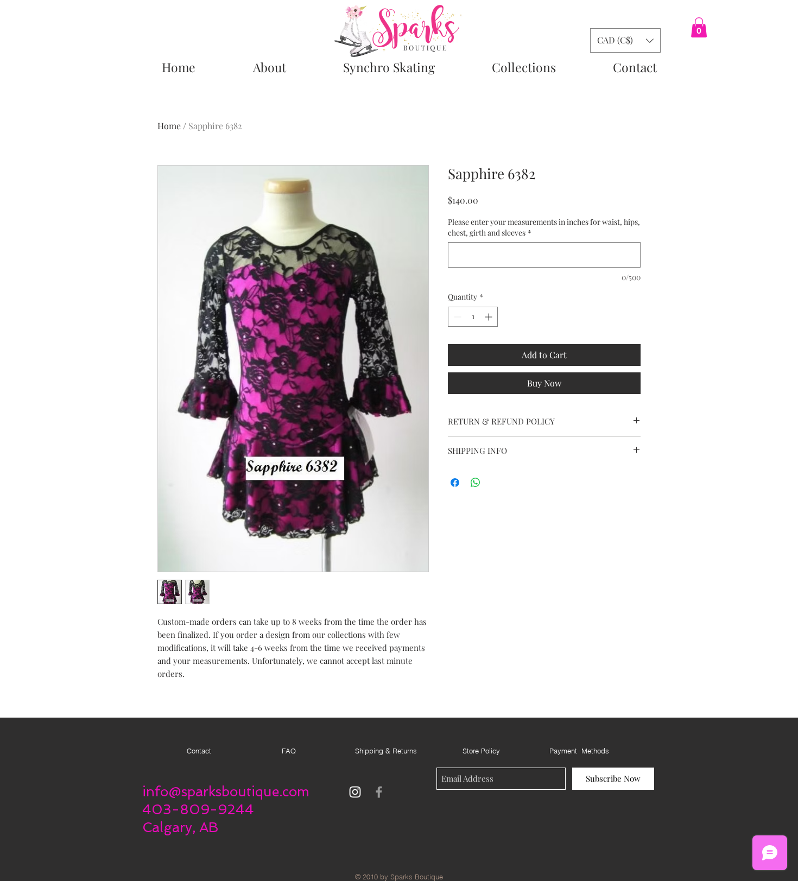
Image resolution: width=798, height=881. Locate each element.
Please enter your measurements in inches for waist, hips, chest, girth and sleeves (544, 227)
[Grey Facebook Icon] (379, 792)
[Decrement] (456, 316)
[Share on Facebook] (454, 482)
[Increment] (489, 316)
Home (169, 125)
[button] (699, 27)
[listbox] (625, 40)
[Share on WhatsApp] (475, 482)
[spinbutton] (473, 316)
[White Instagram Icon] (355, 792)
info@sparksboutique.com (225, 792)
